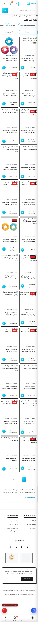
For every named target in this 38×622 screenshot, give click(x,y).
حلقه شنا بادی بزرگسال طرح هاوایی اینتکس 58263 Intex (28, 133)
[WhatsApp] (27, 547)
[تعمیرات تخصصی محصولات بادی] (4, 610)
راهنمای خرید (14, 521)
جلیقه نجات (12, 25)
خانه (37, 16)
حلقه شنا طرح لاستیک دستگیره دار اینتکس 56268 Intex (10, 388)
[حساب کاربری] (16, 4)
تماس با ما (33, 528)
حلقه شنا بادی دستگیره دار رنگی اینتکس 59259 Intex (10, 240)
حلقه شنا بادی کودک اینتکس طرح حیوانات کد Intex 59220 (28, 61)
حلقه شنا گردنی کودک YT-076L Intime (10, 459)
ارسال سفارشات (14, 525)
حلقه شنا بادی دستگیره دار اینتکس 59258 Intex (28, 203)
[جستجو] (5, 10)
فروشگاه (33, 521)
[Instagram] (22, 547)
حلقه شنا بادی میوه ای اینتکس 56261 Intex (11, 351)
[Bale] (16, 547)
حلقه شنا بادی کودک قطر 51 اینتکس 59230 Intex (9, 132)
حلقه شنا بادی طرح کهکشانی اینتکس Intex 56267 (9, 60)
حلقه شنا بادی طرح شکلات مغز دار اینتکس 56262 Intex (28, 96)
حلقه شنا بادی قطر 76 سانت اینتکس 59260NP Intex (9, 203)
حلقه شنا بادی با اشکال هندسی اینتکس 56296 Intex (29, 424)
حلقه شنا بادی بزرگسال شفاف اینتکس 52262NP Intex (10, 169)
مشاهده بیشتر (27, 579)
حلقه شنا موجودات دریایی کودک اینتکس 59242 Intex (28, 314)
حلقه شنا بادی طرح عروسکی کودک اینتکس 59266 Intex (28, 277)
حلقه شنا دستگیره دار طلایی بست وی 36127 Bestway (28, 459)
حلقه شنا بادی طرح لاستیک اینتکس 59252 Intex (28, 240)
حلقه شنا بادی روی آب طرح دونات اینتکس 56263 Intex (10, 95)
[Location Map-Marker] (11, 547)
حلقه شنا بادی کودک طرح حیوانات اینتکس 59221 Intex (10, 278)
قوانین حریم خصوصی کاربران (26, 594)
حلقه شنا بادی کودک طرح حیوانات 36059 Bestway (10, 423)
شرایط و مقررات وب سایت (11, 594)
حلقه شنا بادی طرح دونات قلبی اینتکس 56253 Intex (28, 351)
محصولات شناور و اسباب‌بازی (26, 16)
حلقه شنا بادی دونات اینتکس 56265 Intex (29, 387)
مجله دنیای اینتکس (31, 525)
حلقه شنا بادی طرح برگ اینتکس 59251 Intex (11, 314)
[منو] (4, 4)
